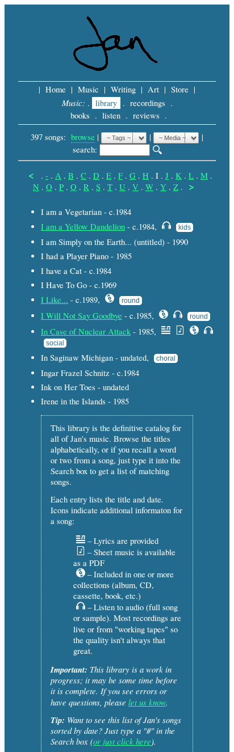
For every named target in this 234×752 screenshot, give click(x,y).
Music (88, 89)
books (80, 115)
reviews (146, 115)
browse (83, 137)
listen (111, 115)
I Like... (54, 299)
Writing (123, 89)
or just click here (122, 741)
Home (56, 89)
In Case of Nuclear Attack (86, 331)
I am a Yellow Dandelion (83, 226)
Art (153, 89)
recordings (147, 103)
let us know (147, 702)
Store (179, 89)
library (106, 103)
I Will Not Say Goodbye (81, 315)
